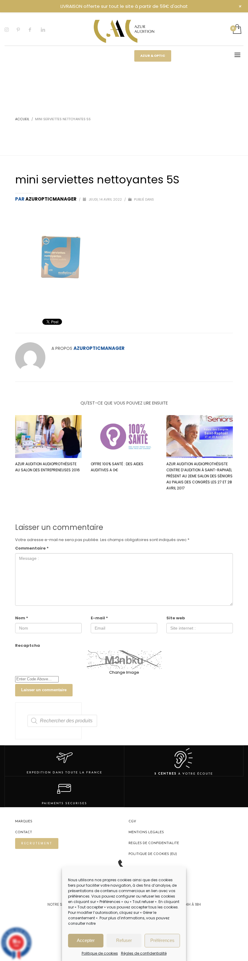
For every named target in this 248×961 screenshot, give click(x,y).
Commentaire (32, 548)
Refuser (124, 940)
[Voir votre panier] (236, 30)
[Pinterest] (23, 29)
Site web (175, 618)
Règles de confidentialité (144, 953)
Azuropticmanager (51, 199)
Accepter (86, 940)
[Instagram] (11, 29)
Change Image (124, 672)
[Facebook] (35, 29)
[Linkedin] (47, 29)
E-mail (99, 618)
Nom (21, 618)
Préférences (162, 940)
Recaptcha (27, 645)
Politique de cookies (100, 953)
